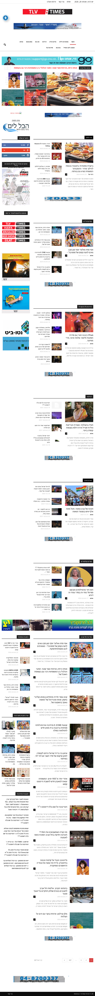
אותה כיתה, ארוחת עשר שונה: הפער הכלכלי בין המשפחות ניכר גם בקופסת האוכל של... (50, 672)
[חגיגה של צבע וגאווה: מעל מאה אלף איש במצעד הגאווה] (79, 495)
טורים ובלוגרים (86, 561)
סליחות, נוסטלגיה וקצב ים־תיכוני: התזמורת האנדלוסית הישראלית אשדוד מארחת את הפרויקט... (43, 332)
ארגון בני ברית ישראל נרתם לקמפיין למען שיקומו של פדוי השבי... (42, 269)
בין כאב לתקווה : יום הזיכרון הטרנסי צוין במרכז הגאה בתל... (42, 511)
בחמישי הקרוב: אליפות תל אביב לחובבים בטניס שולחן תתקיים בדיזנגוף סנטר (50, 891)
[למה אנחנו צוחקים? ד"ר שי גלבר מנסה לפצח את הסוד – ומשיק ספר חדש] (57, 569)
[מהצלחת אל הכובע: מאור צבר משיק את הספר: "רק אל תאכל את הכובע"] (35, 80)
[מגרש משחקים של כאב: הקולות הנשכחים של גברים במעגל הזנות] (57, 524)
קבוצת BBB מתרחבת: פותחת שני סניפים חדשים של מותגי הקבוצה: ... (42, 181)
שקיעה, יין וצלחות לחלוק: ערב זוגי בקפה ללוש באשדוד (42, 169)
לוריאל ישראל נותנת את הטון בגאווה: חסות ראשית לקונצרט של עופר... (42, 489)
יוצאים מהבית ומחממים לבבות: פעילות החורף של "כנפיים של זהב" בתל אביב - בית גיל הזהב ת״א (15, 831)
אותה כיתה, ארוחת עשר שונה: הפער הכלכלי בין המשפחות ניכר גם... (42, 230)
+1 (4, 150)
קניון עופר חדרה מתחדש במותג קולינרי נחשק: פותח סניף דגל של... (42, 242)
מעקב (5, 155)
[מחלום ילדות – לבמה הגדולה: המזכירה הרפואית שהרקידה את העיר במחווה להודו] (57, 315)
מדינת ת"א (52, 42)
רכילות (44, 42)
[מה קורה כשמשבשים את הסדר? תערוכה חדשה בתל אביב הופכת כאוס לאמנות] (81, 839)
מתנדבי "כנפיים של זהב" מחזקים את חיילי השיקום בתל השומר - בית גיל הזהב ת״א (16, 817)
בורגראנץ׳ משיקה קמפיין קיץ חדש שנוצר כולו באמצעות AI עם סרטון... (42, 156)
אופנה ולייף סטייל (68, 48)
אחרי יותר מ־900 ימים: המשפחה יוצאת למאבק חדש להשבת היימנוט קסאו (52, 781)
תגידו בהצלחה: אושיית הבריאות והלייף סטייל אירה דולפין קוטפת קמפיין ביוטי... (79, 428)
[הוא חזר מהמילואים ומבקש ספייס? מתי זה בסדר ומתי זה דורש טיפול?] (79, 576)
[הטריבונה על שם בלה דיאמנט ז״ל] (57, 405)
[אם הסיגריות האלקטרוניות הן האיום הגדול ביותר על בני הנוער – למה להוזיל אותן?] (57, 607)
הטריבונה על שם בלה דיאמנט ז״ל (52, 807)
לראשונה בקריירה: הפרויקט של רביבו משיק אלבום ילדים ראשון (42, 347)
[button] (5, 45)
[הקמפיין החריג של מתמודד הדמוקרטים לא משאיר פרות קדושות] (57, 582)
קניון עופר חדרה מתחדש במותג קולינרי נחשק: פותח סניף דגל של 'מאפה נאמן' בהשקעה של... (50, 700)
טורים (21, 42)
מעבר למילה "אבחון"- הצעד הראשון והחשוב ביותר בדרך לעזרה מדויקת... (9, 736)
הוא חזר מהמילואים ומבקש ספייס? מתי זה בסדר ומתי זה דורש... (80, 592)
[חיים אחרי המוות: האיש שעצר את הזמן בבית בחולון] (57, 359)
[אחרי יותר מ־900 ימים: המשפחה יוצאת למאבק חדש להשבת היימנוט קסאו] (81, 785)
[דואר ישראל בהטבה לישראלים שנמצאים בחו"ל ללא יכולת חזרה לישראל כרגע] (57, 438)
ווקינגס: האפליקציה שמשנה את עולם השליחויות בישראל (53, 68)
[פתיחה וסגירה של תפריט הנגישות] (6, 18)
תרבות (37, 42)
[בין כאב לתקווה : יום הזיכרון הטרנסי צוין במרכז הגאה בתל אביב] (57, 511)
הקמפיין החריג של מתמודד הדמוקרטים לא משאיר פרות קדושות (42, 582)
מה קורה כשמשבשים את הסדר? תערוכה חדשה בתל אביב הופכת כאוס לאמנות (51, 835)
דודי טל (88, 103)
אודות (69, 1)
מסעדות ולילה (63, 42)
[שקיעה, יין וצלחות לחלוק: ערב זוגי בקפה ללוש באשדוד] (57, 168)
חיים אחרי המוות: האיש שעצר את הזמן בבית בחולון (42, 359)
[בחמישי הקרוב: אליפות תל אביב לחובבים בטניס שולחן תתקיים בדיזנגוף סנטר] (81, 895)
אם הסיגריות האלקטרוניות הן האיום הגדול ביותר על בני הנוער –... (42, 607)
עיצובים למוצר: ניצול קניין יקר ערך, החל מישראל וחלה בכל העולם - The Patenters (16, 801)
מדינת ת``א (87, 221)
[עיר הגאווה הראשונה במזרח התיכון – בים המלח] (57, 501)
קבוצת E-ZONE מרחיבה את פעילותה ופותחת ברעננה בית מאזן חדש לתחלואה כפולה (51, 728)
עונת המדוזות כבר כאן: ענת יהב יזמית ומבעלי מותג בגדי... (43, 595)
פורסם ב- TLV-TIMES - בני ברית (18, 842)
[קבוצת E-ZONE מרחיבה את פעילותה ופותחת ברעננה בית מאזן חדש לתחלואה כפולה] (57, 254)
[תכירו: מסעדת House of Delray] (57, 146)
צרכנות (58, 48)
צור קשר (61, 1)
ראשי (72, 42)
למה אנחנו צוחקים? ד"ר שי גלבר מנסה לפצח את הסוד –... (42, 570)
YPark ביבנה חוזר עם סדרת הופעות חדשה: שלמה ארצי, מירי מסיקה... (79, 338)
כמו (4, 145)
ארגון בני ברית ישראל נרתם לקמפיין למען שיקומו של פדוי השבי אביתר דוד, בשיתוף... (51, 756)
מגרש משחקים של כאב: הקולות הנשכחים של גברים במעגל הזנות (42, 524)
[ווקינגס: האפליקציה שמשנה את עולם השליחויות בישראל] (25, 660)
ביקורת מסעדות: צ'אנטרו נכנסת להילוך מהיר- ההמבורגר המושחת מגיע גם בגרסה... (79, 169)
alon (91, 255)
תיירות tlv (49, 48)
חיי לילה (89, 138)
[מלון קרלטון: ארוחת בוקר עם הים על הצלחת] (13, 97)
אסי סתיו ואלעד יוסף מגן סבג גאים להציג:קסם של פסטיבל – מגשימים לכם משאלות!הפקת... (52, 646)
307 (70, 960)
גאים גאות (29, 42)
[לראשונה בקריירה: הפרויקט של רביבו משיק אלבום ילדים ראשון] (57, 346)
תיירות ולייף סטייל (85, 307)
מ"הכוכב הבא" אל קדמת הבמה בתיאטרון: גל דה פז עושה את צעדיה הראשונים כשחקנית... (52, 863)
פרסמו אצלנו (51, 1)
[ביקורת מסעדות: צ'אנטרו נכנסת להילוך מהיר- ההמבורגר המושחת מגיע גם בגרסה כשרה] (70, 92)
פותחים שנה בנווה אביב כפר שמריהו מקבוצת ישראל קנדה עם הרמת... (42, 415)
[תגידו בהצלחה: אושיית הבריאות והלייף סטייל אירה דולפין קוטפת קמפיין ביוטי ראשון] (79, 412)
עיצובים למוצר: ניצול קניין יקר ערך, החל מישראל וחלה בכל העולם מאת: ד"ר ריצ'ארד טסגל (16, 807)
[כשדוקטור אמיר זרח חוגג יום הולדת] (57, 427)
